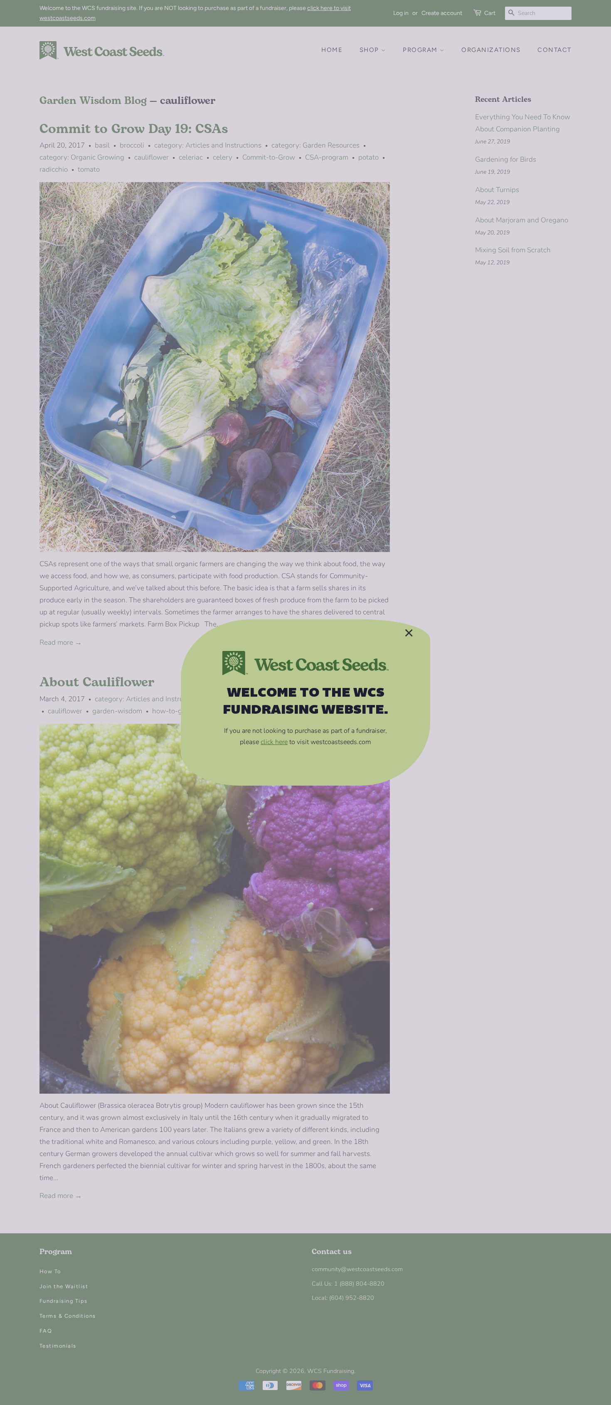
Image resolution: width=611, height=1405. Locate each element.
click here (274, 742)
